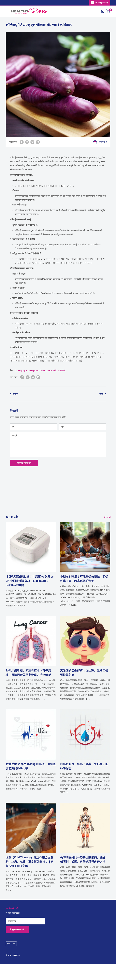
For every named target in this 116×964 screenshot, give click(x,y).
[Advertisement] (58, 495)
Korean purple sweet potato (27, 370)
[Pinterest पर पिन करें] (27, 142)
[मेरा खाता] (102, 11)
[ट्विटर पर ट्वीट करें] (32, 142)
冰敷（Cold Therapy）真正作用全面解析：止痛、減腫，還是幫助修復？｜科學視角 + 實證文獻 (30, 861)
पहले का (15, 394)
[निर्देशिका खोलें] (7, 11)
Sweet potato (46, 370)
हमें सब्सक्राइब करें (101, 3)
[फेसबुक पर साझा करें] (22, 142)
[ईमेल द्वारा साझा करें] (38, 142)
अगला (101, 394)
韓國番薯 (62, 370)
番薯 (55, 370)
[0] (108, 11)
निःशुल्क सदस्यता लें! (17, 929)
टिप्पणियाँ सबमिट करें (24, 463)
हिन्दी (8, 944)
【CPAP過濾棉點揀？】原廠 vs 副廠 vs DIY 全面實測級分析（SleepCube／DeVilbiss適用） (29, 581)
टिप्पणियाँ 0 (103, 142)
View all (107, 517)
